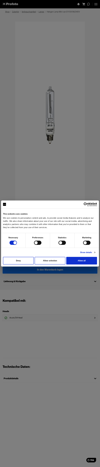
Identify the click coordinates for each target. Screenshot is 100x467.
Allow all (82, 260)
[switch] (37, 243)
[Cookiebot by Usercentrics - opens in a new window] (85, 204)
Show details (86, 252)
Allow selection (50, 260)
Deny (18, 260)
